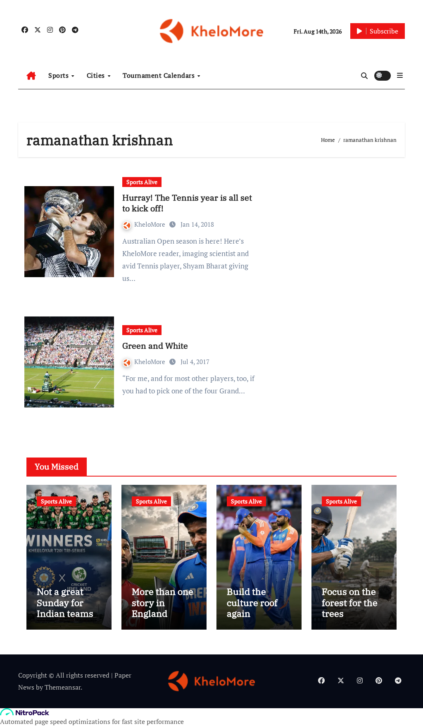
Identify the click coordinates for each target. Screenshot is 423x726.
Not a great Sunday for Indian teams (65, 602)
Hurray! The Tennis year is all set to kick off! (187, 203)
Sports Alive (141, 182)
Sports (59, 75)
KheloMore (150, 224)
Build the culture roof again (252, 602)
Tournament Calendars (160, 75)
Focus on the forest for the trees (350, 602)
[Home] (31, 75)
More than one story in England (162, 602)
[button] (400, 75)
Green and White (155, 345)
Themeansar (63, 687)
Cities (97, 75)
